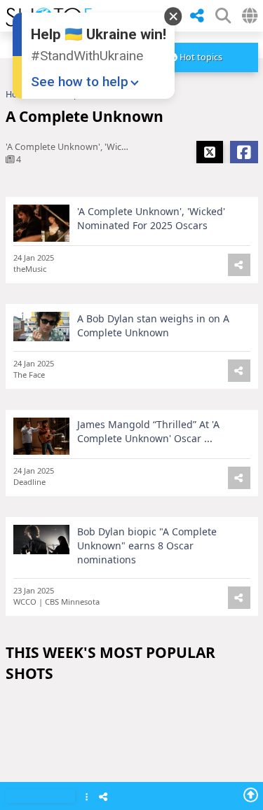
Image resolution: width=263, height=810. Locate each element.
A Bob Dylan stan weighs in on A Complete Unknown (153, 325)
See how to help (79, 82)
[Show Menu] (87, 797)
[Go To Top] (250, 794)
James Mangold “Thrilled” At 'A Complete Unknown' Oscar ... (148, 431)
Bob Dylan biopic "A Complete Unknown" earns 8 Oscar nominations (147, 545)
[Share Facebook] (244, 152)
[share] (197, 16)
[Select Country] (249, 16)
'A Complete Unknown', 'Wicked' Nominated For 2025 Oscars (151, 218)
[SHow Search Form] (223, 16)
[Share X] (209, 152)
